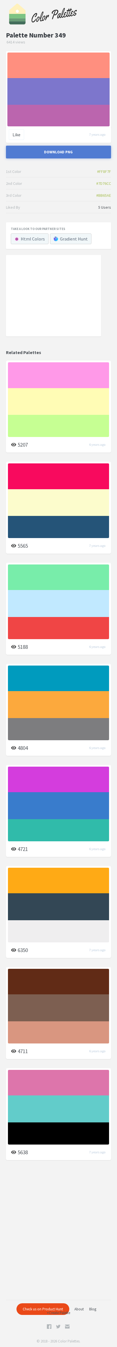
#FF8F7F (104, 171)
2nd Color (14, 183)
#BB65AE (103, 195)
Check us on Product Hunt (43, 1309)
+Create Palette (58, 1312)
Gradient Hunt (74, 239)
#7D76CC (103, 183)
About (79, 1309)
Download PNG (58, 152)
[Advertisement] (53, 295)
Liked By (13, 207)
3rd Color (14, 195)
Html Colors (33, 239)
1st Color (13, 171)
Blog (92, 1309)
